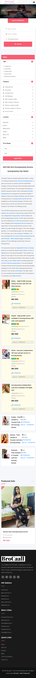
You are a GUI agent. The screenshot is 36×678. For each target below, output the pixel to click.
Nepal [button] (4, 137)
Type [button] (4, 61)
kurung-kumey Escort (7, 617)
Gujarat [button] (5, 131)
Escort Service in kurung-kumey (23, 181)
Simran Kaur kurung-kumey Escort (15, 532)
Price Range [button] (7, 143)
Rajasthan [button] (5, 122)
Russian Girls (8, 71)
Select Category (12, 34)
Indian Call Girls (16, 276)
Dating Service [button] (9, 87)
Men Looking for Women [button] (12, 102)
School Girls (8, 74)
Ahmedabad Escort (6, 623)
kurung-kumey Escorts (19, 223)
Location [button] (6, 117)
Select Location (12, 29)
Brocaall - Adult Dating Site (22, 673)
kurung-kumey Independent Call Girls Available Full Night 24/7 (21, 387)
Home (3, 10)
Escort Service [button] (9, 111)
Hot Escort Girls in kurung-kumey (22, 236)
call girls (9, 10)
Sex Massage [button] (9, 96)
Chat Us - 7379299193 (19, 307)
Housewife (8, 69)
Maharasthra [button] (6, 128)
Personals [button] (8, 90)
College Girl (8, 66)
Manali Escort (5, 596)
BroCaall (19, 271)
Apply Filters (18, 158)
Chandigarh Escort (6, 632)
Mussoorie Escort (6, 593)
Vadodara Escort (6, 629)
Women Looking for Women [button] (13, 108)
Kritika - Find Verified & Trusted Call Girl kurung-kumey (16, 422)
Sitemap (3, 650)
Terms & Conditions (6, 656)
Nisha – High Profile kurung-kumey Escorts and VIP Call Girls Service (21, 283)
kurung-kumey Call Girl (20, 199)
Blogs (2, 653)
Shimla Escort (5, 599)
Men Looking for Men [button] (11, 99)
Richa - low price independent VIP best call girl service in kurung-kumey (22, 353)
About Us (3, 647)
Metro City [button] (6, 134)
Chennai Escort (5, 626)
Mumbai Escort (5, 620)
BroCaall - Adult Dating (11, 238)
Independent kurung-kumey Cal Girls (14, 216)
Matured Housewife (10, 76)
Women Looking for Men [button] (12, 105)
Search (19, 44)
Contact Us (4, 659)
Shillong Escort (5, 605)
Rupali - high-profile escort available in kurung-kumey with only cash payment (22, 318)
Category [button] (6, 81)
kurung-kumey (18, 10)
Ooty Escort (4, 590)
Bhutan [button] (5, 125)
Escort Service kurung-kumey (11, 263)
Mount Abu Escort (6, 602)
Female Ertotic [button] (9, 93)
